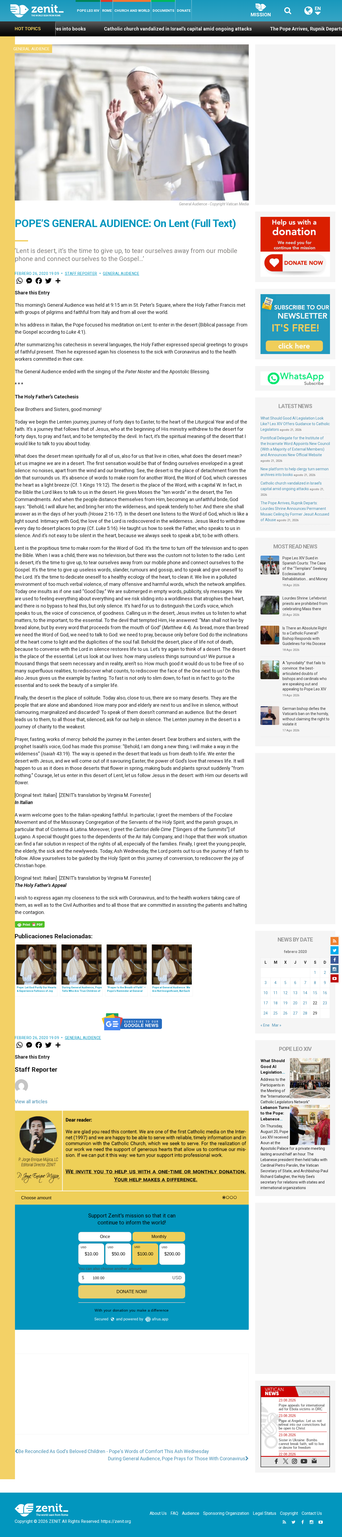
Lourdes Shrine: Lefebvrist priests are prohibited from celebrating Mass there (305, 603)
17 (265, 1003)
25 (275, 1013)
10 (265, 993)
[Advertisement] (132, 1399)
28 (305, 1013)
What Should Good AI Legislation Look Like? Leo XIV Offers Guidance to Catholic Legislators (295, 424)
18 (275, 1003)
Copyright (289, 1513)
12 (285, 993)
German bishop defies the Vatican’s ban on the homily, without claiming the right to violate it (305, 716)
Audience (190, 1513)
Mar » (276, 1025)
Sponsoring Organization (226, 1513)
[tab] (278, 1391)
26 (285, 1013)
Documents (163, 11)
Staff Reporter (81, 273)
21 (305, 1003)
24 (265, 1013)
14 (305, 993)
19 (285, 1003)
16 (325, 993)
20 (295, 1003)
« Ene (265, 1025)
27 (295, 1013)
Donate (184, 11)
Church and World (132, 11)
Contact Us (312, 1513)
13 (295, 993)
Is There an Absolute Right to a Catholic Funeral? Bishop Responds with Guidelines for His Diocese (304, 636)
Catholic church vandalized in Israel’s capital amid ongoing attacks (106, 29)
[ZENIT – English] (43, 10)
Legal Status (264, 1513)
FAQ (174, 1513)
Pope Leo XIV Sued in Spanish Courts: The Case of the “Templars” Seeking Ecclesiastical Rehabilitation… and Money (305, 568)
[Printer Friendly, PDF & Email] (30, 924)
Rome (107, 11)
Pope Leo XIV (88, 11)
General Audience (31, 49)
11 (275, 993)
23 (325, 1003)
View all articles (31, 1101)
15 (315, 993)
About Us (158, 1513)
